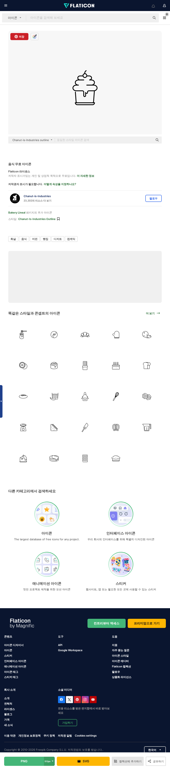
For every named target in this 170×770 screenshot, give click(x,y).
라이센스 (9, 709)
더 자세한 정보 (85, 175)
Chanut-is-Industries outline (37, 219)
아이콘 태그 (11, 671)
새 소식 (8, 725)
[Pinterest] (77, 699)
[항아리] (147, 427)
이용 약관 (10, 735)
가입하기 (67, 722)
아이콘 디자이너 (14, 645)
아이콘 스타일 (120, 655)
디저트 (58, 239)
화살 (13, 239)
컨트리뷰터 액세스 (106, 623)
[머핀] (116, 458)
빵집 (45, 239)
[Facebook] (61, 699)
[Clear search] (145, 17)
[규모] (23, 427)
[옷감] (116, 334)
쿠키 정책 (49, 735)
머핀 (35, 239)
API (60, 645)
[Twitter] (69, 699)
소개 (7, 698)
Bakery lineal (16, 212)
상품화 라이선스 (121, 677)
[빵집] (116, 365)
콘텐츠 (8, 636)
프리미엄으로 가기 (147, 623)
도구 (60, 636)
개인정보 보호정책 (29, 735)
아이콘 (8, 650)
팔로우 (116, 671)
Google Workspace (70, 650)
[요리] (116, 396)
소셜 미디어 (65, 689)
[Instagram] (85, 699)
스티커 (8, 655)
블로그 (8, 714)
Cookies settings (86, 735)
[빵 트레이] (85, 458)
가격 (7, 719)
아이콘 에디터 (120, 661)
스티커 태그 (11, 677)
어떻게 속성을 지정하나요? (60, 184)
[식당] (85, 396)
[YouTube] (93, 699)
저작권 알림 (65, 735)
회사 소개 (10, 689)
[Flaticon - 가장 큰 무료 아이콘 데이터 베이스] (79, 5)
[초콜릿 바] (85, 365)
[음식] (54, 365)
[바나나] (54, 396)
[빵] (85, 334)
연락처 (8, 703)
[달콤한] (23, 334)
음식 (24, 239)
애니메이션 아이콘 (15, 666)
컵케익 (71, 239)
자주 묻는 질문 (120, 650)
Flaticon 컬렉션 (121, 666)
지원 (114, 645)
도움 (114, 636)
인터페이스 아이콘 (15, 661)
